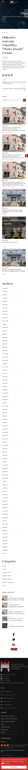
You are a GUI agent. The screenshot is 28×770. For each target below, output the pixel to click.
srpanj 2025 (4, 330)
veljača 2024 (4, 386)
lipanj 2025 (4, 334)
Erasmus (4, 566)
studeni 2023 (5, 396)
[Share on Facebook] (3, 75)
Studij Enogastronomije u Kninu (16, 626)
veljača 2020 (4, 543)
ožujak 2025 (4, 344)
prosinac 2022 (5, 432)
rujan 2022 (4, 442)
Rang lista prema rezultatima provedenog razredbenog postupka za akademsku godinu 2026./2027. (16, 619)
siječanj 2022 (5, 468)
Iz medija (4, 569)
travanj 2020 (5, 537)
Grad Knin (3, 732)
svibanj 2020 (4, 534)
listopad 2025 (5, 321)
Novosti (5, 32)
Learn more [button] (21, 761)
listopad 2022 (5, 439)
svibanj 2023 (4, 416)
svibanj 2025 (4, 337)
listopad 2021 (5, 478)
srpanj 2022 (4, 448)
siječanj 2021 (5, 507)
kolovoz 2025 (5, 327)
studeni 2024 (5, 357)
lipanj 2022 (4, 452)
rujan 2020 (4, 520)
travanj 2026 (5, 301)
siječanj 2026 (5, 311)
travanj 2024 (5, 380)
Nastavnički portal (4, 729)
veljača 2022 (4, 465)
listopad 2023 (5, 399)
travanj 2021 (5, 497)
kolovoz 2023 (5, 406)
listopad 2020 (5, 517)
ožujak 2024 (4, 383)
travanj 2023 (5, 419)
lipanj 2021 (4, 491)
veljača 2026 (4, 308)
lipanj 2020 (4, 530)
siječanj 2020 (5, 547)
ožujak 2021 (4, 501)
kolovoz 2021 (5, 484)
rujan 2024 (4, 363)
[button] (2, 763)
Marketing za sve (9, 755)
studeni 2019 (5, 550)
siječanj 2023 (5, 429)
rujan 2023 (4, 402)
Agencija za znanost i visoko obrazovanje (9, 718)
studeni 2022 (5, 435)
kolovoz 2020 (5, 524)
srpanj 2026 (4, 291)
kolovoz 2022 (5, 445)
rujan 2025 (4, 324)
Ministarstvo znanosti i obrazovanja (8, 716)
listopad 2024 (5, 360)
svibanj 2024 (4, 376)
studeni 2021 (5, 475)
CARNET (2, 724)
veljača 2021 (4, 504)
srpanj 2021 (4, 488)
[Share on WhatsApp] (12, 75)
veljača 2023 (4, 425)
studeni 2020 (5, 514)
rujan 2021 (4, 481)
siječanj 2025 (5, 350)
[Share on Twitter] (6, 75)
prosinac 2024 (5, 353)
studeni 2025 (5, 317)
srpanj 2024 (4, 370)
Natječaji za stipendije (7, 579)
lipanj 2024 (4, 373)
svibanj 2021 (4, 494)
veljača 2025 (4, 347)
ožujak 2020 (4, 540)
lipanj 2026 (4, 294)
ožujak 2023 (4, 422)
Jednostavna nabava (6, 572)
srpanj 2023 (4, 409)
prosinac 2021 (5, 471)
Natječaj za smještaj (6, 132)
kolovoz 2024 (5, 366)
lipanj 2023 (4, 412)
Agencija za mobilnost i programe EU (8, 721)
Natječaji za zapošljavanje (8, 582)
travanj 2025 (5, 340)
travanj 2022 (5, 458)
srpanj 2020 (4, 527)
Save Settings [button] (14, 767)
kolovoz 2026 (5, 288)
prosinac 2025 (5, 314)
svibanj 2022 (4, 455)
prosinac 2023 (5, 393)
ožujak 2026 (4, 304)
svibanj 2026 (4, 298)
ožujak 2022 (4, 461)
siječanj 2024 (5, 389)
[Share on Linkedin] (9, 75)
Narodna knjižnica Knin (5, 727)
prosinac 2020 (5, 511)
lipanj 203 (4, 553)
